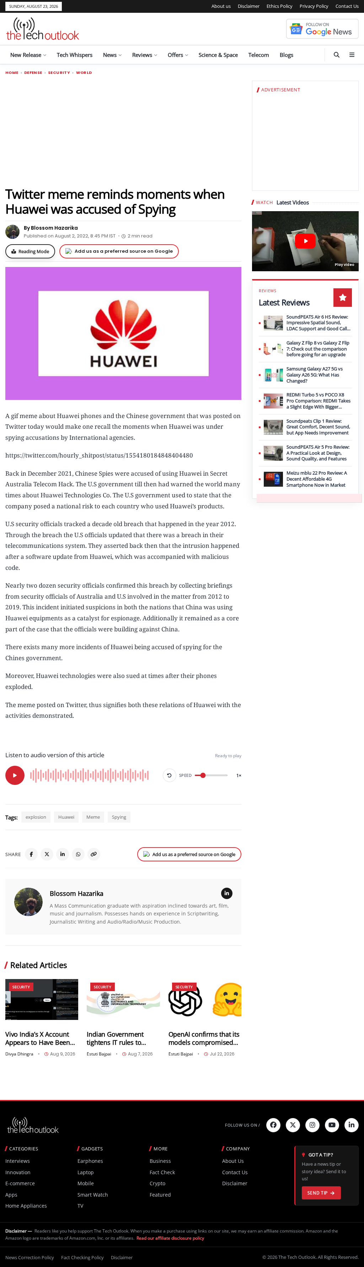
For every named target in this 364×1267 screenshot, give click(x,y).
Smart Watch (92, 1194)
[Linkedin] (351, 1125)
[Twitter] (293, 1125)
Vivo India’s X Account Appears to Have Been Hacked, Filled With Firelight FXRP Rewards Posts (38, 1038)
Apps (11, 1194)
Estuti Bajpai (99, 1054)
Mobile (85, 1183)
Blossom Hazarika (76, 893)
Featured (160, 1194)
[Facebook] (31, 854)
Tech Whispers (74, 54)
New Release (25, 54)
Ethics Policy (280, 6)
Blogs (286, 54)
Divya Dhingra (19, 1054)
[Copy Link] (93, 854)
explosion (36, 817)
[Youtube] (332, 1125)
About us (221, 6)
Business (160, 1161)
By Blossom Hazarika (51, 227)
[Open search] (336, 55)
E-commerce (20, 1183)
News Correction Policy (29, 1257)
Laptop (85, 1172)
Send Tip (317, 1193)
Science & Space (218, 54)
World (84, 72)
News (110, 54)
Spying (119, 817)
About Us (233, 1161)
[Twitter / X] (47, 854)
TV (80, 1205)
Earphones (90, 1161)
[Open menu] (352, 55)
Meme (93, 817)
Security (59, 72)
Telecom (258, 54)
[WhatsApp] (78, 854)
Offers (175, 54)
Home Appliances (26, 1205)
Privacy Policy (314, 6)
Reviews (142, 54)
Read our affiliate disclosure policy (170, 1238)
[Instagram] (312, 1125)
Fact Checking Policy (82, 1257)
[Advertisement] (123, 130)
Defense (33, 72)
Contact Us (347, 6)
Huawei (66, 817)
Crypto (157, 1183)
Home (11, 72)
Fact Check (162, 1172)
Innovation (18, 1172)
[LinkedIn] (62, 854)
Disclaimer (248, 6)
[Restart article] (169, 775)
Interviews (17, 1161)
